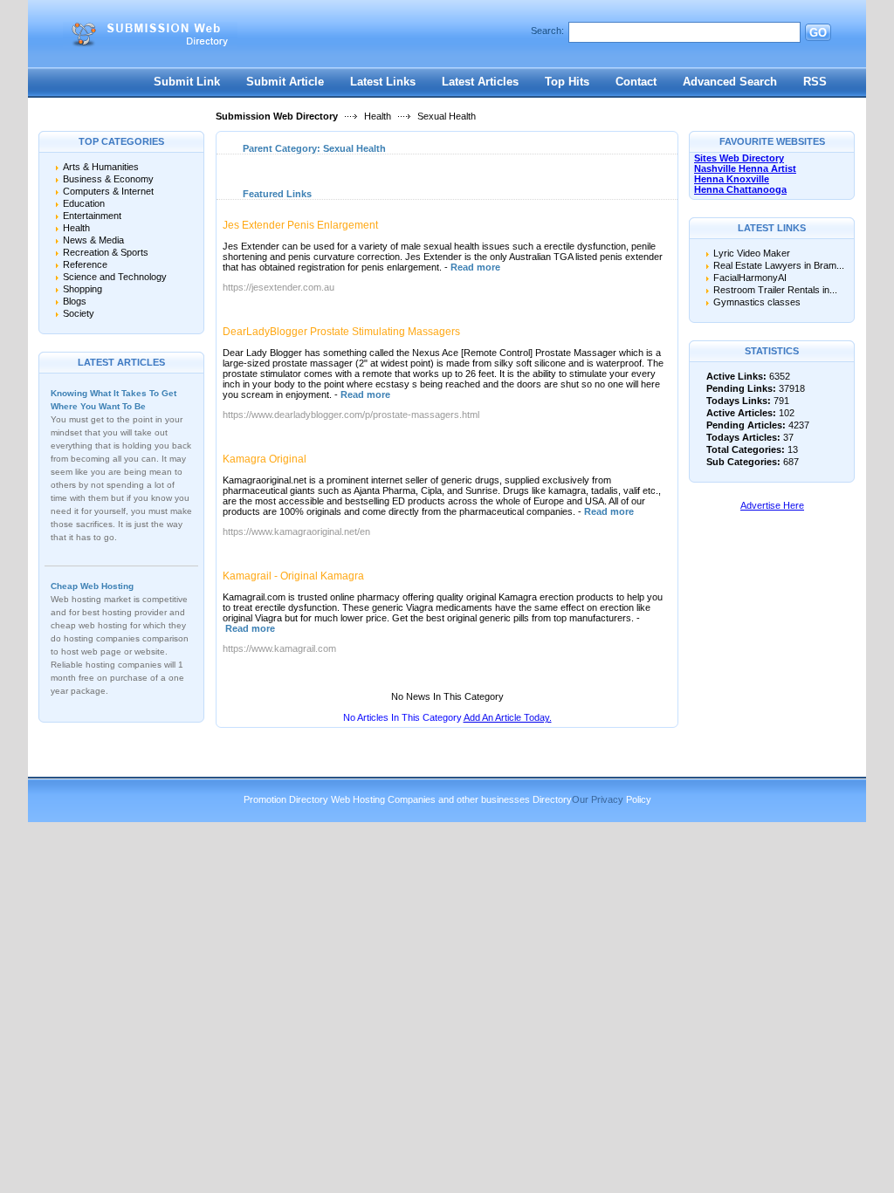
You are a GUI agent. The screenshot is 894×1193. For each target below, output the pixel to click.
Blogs (74, 301)
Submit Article (285, 81)
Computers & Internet (108, 191)
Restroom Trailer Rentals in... (775, 290)
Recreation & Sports (105, 252)
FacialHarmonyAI (750, 277)
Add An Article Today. (508, 717)
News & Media (93, 240)
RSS (815, 81)
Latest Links (383, 81)
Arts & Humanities (101, 166)
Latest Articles (480, 81)
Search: (547, 30)
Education (84, 203)
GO (818, 32)
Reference (85, 264)
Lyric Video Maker (751, 253)
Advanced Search (730, 81)
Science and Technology (115, 276)
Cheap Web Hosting (92, 586)
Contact (636, 81)
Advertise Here (772, 505)
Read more (475, 267)
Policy (638, 799)
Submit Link (187, 81)
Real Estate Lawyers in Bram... (778, 265)
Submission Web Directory (277, 116)
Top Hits (567, 81)
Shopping (82, 289)
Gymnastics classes (757, 302)
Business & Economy (108, 179)
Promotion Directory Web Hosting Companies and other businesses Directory (408, 799)
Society (78, 313)
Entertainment (92, 215)
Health (377, 116)
